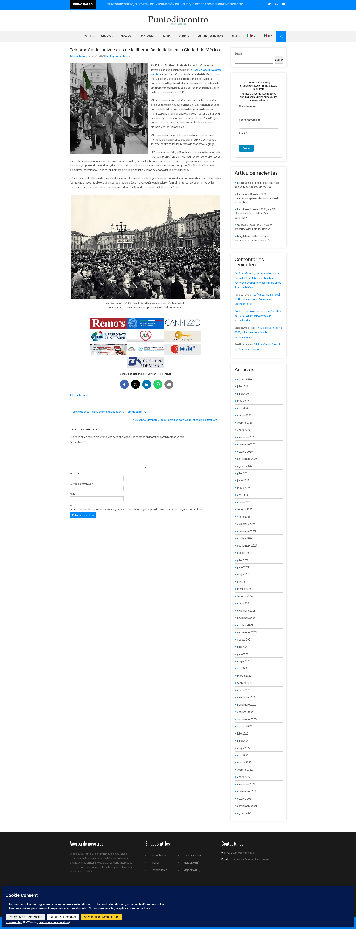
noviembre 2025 (246, 444)
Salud (166, 36)
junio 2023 (243, 654)
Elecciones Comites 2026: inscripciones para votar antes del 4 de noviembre (257, 198)
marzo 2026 (244, 415)
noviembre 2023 (246, 617)
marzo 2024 (244, 589)
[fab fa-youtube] (283, 4)
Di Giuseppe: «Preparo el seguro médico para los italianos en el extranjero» (177, 419)
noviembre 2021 (246, 791)
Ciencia (184, 36)
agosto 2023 (244, 639)
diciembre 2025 (246, 437)
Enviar (246, 148)
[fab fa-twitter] (269, 4)
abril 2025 (243, 495)
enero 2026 (243, 429)
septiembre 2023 (247, 632)
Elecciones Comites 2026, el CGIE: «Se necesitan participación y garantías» (255, 213)
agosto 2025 (244, 466)
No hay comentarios (118, 56)
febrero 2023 (245, 683)
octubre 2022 (245, 711)
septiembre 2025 (247, 458)
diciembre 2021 (246, 784)
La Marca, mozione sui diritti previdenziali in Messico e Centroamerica (257, 299)
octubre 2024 (245, 538)
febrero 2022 (245, 769)
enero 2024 (243, 603)
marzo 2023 (244, 675)
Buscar (239, 53)
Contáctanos (158, 855)
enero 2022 (243, 776)
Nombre (75, 473)
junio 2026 (243, 393)
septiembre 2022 (247, 719)
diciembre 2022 (246, 697)
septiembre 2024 (247, 545)
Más (235, 36)
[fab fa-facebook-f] (262, 4)
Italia (87, 36)
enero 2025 (243, 516)
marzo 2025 (244, 502)
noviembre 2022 (246, 704)
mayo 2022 (243, 748)
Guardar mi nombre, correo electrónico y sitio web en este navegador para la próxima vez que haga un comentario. (136, 509)
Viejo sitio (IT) (191, 862)
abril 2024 (243, 581)
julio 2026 (242, 386)
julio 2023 (242, 646)
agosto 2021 (244, 813)
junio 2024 (243, 567)
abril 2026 (243, 408)
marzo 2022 (244, 762)
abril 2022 (243, 755)
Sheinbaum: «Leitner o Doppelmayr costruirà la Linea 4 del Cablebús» (258, 283)
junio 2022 (243, 740)
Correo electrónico (81, 483)
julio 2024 (242, 560)
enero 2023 (243, 690)
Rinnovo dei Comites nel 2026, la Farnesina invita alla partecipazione (258, 316)
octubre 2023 (245, 625)
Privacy (155, 862)
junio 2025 (243, 480)
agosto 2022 (244, 726)
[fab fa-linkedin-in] (276, 4)
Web (72, 494)
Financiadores (159, 870)
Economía (147, 36)
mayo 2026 (243, 401)
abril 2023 (243, 668)
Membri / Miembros (210, 36)
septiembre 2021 (247, 805)
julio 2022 (242, 733)
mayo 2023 (243, 661)
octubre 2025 (245, 451)
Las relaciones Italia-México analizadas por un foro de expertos (108, 411)
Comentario (77, 442)
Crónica (126, 36)
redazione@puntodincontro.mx (251, 859)
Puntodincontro (244, 311)
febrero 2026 (245, 422)
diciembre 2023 (246, 610)
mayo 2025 (243, 487)
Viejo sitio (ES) (192, 870)
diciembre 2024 (246, 523)
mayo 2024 (243, 574)
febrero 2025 (245, 509)
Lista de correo (192, 855)
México (106, 36)
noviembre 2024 (246, 531)
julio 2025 (242, 473)
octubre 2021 (245, 798)
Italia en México (79, 56)
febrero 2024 (245, 596)
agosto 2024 (244, 552)
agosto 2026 (244, 379)
